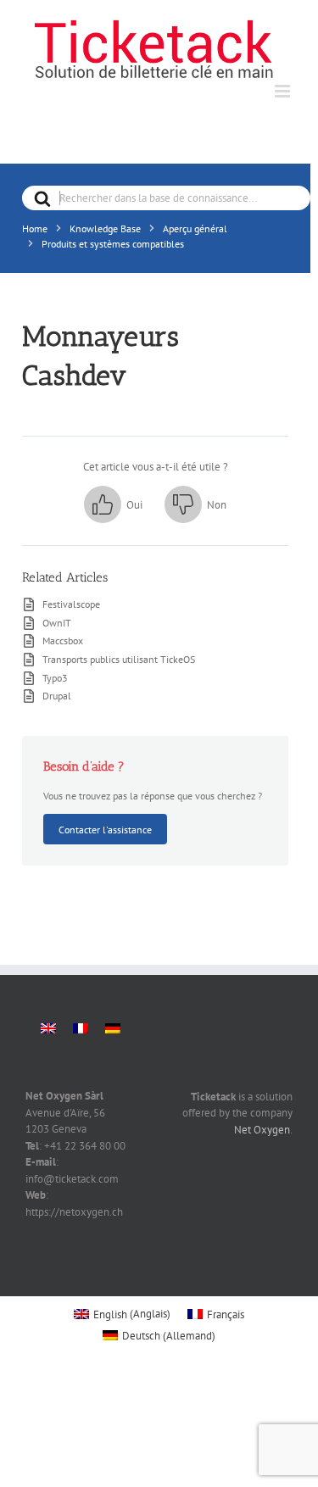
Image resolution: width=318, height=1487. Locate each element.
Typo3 (55, 677)
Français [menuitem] (225, 1314)
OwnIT (56, 622)
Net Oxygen (262, 1129)
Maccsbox (62, 640)
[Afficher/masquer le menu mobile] (284, 91)
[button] (113, 504)
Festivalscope (71, 603)
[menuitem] (48, 1028)
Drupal (56, 695)
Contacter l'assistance (105, 829)
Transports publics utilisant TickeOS (118, 659)
